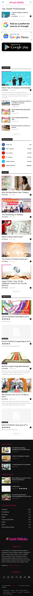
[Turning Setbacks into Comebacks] (6, 467)
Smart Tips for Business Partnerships (16, 88)
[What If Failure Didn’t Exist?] (16, 227)
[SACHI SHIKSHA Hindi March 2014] (16, 307)
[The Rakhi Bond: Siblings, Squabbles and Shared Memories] (6, 450)
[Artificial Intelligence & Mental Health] (6, 15)
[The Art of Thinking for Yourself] (6, 458)
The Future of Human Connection (15, 259)
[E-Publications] (6, 489)
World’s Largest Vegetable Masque (15, 366)
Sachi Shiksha (14, 16)
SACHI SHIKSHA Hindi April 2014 (15, 425)
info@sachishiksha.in (14, 565)
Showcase (4, 211)
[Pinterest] (16, 577)
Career (3, 84)
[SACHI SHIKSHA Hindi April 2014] (16, 415)
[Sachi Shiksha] (16, 538)
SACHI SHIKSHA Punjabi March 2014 (16, 341)
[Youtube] (29, 577)
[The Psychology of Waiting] (16, 205)
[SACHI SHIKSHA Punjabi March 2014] (16, 332)
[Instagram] (8, 577)
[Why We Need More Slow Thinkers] (16, 183)
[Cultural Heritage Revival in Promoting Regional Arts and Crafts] (6, 497)
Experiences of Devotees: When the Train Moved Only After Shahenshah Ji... (21, 103)
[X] (24, 577)
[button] (3, 2)
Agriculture (4, 363)
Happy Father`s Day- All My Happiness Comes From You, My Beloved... (14, 283)
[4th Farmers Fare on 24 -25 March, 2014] (16, 385)
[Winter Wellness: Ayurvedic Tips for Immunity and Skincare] (6, 480)
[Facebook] (4, 577)
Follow (29, 148)
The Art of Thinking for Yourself (20, 456)
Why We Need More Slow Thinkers (15, 192)
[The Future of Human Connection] (16, 249)
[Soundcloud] (20, 577)
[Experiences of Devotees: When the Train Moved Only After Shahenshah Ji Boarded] (6, 103)
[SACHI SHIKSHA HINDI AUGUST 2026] (6, 120)
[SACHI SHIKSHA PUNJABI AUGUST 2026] (6, 112)
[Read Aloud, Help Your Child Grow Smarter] (6, 128)
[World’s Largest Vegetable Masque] (16, 357)
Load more (15, 134)
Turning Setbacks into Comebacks (21, 464)
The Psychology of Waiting (12, 215)
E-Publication (5, 313)
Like (30, 144)
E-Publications (16, 486)
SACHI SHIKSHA (15, 585)
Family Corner (5, 278)
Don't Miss (4, 189)
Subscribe (28, 165)
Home (3, 6)
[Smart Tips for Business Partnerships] (16, 78)
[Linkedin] (12, 577)
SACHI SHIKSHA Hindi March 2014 (15, 317)
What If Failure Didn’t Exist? (12, 237)
